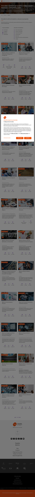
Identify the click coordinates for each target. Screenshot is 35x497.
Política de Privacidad (24, 133)
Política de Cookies (14, 133)
